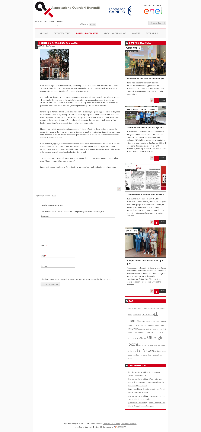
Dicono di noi (152, 33)
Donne (157, 325)
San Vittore (131, 231)
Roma (134, 351)
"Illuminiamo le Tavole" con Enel (141, 109)
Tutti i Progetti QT (62, 33)
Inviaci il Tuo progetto (87, 33)
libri (164, 329)
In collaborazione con (152, 5)
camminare (137, 315)
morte (130, 338)
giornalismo (147, 329)
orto (140, 345)
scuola (164, 351)
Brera (54, 196)
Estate (162, 325)
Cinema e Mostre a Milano (115, 33)
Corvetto (130, 166)
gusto (155, 329)
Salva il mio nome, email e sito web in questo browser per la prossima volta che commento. (76, 279)
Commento (45, 216)
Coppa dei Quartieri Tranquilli (143, 325)
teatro (145, 355)
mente (146, 332)
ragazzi (152, 345)
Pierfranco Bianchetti (137, 379)
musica (136, 338)
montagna (159, 332)
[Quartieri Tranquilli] (68, 17)
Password (60, 21)
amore (149, 308)
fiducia (139, 329)
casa (151, 314)
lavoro (159, 329)
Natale (143, 338)
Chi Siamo (44, 33)
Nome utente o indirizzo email (45, 21)
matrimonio (139, 332)
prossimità (145, 345)
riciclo (157, 345)
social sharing (137, 355)
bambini (156, 308)
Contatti (136, 33)
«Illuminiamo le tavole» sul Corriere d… (146, 194)
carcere (145, 314)
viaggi (149, 355)
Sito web (44, 266)
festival (132, 328)
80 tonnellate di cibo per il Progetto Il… (146, 127)
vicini (154, 355)
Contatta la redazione (111, 424)
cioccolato (156, 321)
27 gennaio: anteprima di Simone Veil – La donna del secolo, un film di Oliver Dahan (146, 382)
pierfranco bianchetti (137, 396)
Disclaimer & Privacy (129, 424)
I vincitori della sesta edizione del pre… (146, 78)
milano (152, 332)
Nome (44, 246)
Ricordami (85, 24)
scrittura (157, 351)
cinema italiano (145, 321)
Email (43, 256)
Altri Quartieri (133, 48)
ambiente (141, 308)
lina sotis (131, 332)
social (130, 355)
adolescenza (132, 308)
